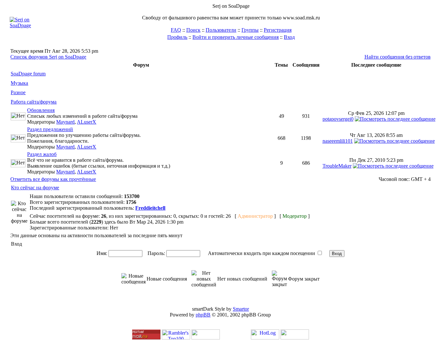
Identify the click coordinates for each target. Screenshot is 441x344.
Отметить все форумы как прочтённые (53, 179)
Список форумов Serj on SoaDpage (48, 57)
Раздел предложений (50, 129)
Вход (289, 37)
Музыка (19, 83)
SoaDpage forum (28, 73)
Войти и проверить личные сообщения (235, 37)
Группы (250, 30)
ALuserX (86, 122)
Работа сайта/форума (33, 102)
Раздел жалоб (41, 154)
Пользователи (221, 30)
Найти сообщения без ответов (397, 57)
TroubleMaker (337, 166)
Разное (18, 92)
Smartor (241, 309)
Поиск (193, 30)
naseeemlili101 (338, 141)
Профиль (177, 37)
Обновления (41, 110)
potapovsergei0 (338, 119)
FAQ (176, 30)
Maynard (65, 122)
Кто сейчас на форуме (35, 187)
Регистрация (278, 30)
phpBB (203, 314)
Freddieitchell (150, 208)
